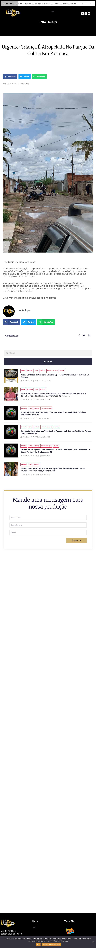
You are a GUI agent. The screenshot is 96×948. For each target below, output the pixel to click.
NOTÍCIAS (42, 370)
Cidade (23, 370)
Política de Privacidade (51, 944)
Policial (62, 370)
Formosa (30, 370)
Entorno (24, 464)
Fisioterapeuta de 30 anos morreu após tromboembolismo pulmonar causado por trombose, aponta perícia (52, 469)
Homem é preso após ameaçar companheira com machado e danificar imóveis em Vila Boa (49, 3)
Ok (38, 944)
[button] (53, 11)
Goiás (36, 370)
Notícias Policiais (52, 370)
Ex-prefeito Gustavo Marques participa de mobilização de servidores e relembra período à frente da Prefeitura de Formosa (53, 394)
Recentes (48, 362)
